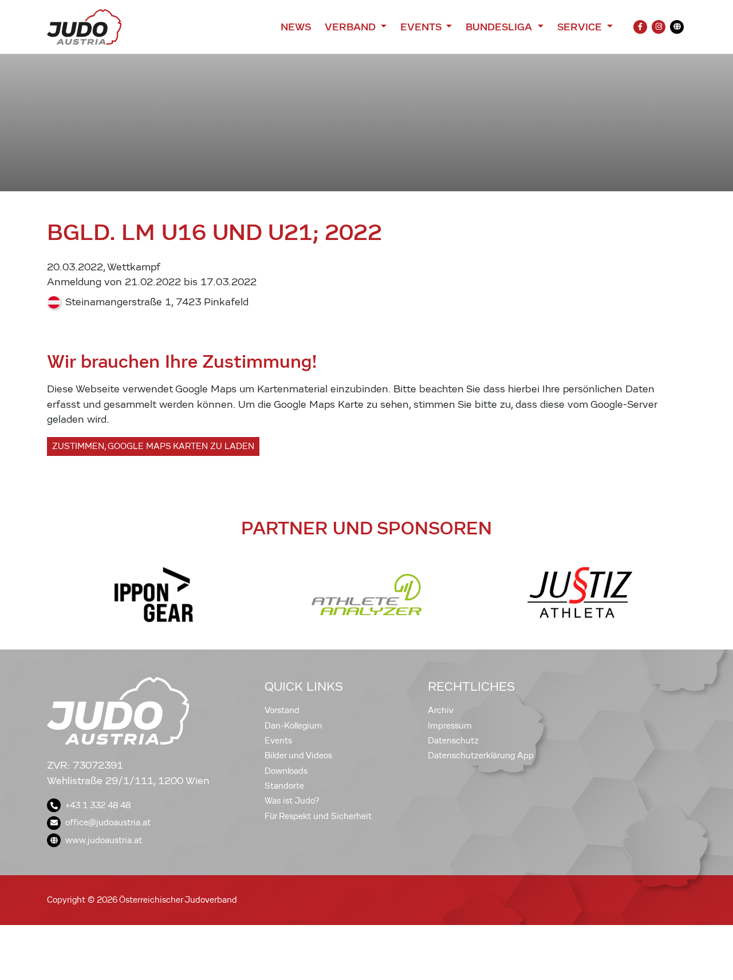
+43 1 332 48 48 (98, 805)
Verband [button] (351, 27)
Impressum (450, 726)
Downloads (286, 771)
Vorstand (282, 710)
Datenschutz (453, 740)
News (296, 27)
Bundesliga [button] (500, 27)
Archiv (441, 710)
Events (278, 740)
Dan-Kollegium (293, 726)
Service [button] (581, 27)
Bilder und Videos (298, 755)
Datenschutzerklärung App (481, 755)
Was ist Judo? (292, 801)
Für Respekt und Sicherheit (318, 816)
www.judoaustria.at (103, 840)
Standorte (284, 786)
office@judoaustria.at (108, 822)
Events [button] (422, 27)
